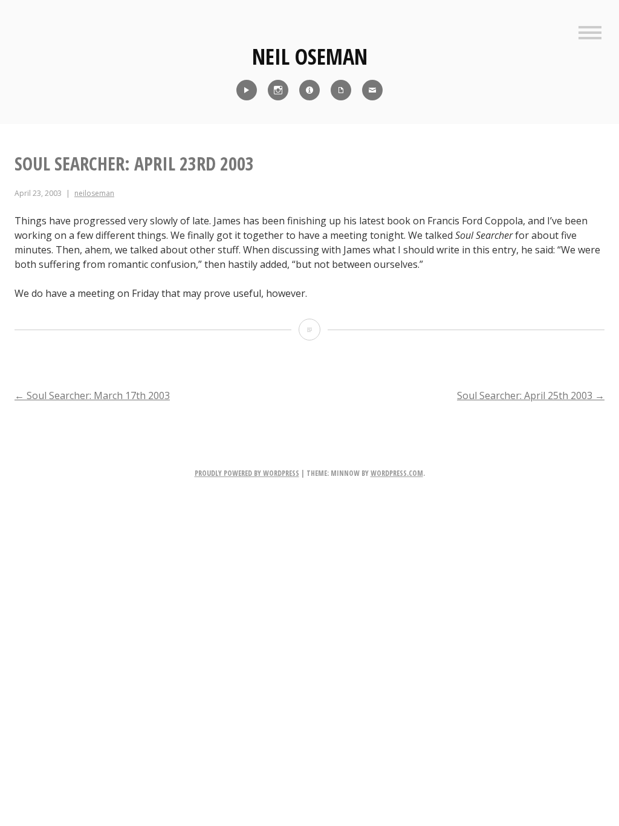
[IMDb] (309, 90)
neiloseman (94, 193)
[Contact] (372, 90)
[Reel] (246, 90)
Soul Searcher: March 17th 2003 (92, 395)
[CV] (340, 90)
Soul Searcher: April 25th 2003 (530, 395)
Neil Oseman (310, 56)
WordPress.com (397, 473)
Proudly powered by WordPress (247, 473)
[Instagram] (278, 90)
